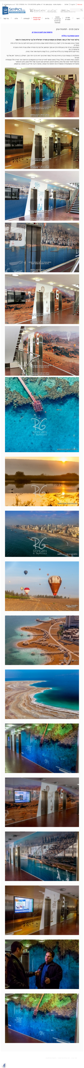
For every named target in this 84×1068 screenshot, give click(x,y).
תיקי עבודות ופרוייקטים (64, 1058)
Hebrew (79, 4)
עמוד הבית (74, 1058)
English (72, 4)
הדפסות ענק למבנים (51, 1058)
